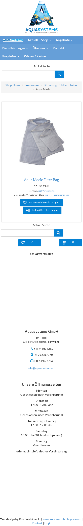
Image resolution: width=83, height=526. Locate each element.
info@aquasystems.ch (41, 368)
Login (48, 523)
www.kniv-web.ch (54, 519)
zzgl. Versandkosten (46, 191)
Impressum (74, 519)
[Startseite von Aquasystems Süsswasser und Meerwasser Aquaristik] (41, 17)
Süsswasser (32, 85)
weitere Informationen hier (57, 195)
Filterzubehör (69, 85)
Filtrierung (50, 85)
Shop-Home (12, 85)
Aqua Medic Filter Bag (41, 179)
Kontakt (37, 523)
